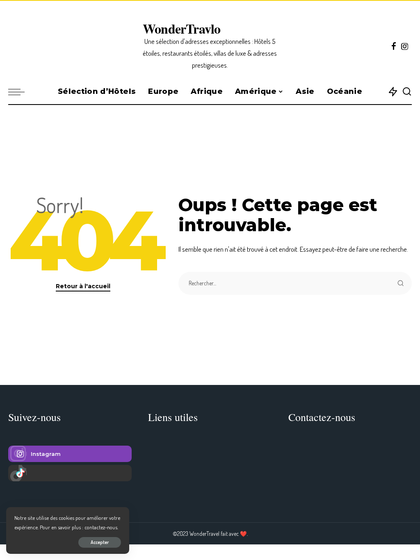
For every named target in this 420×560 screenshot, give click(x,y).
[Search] (407, 92)
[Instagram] (405, 46)
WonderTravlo (181, 28)
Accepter (100, 542)
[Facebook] (394, 46)
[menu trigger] (20, 92)
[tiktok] (70, 473)
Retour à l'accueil (83, 286)
